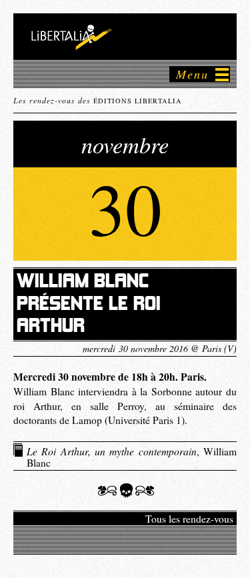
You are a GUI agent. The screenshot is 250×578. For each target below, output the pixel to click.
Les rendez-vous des (97, 100)
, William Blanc (132, 456)
